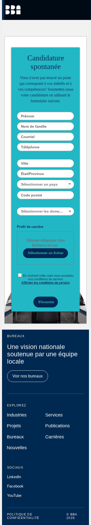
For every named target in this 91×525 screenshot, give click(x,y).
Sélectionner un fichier (45, 253)
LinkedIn (14, 477)
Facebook (15, 486)
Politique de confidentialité (23, 516)
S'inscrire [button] (46, 302)
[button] (45, 184)
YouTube (14, 495)
